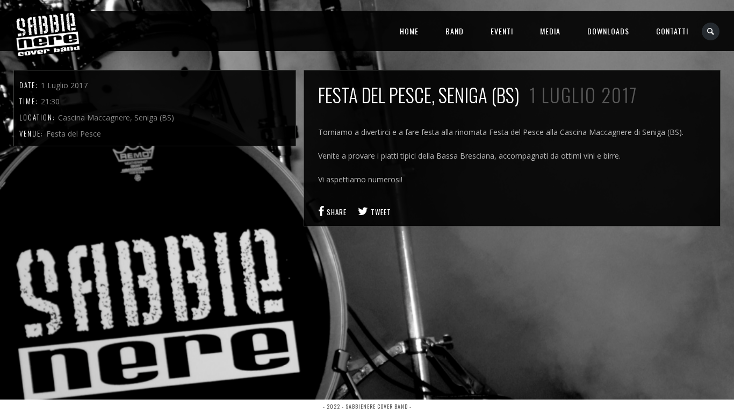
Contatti (672, 31)
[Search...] (711, 31)
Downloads (608, 31)
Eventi (502, 31)
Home (409, 31)
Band (454, 31)
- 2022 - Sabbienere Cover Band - (367, 406)
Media (550, 31)
